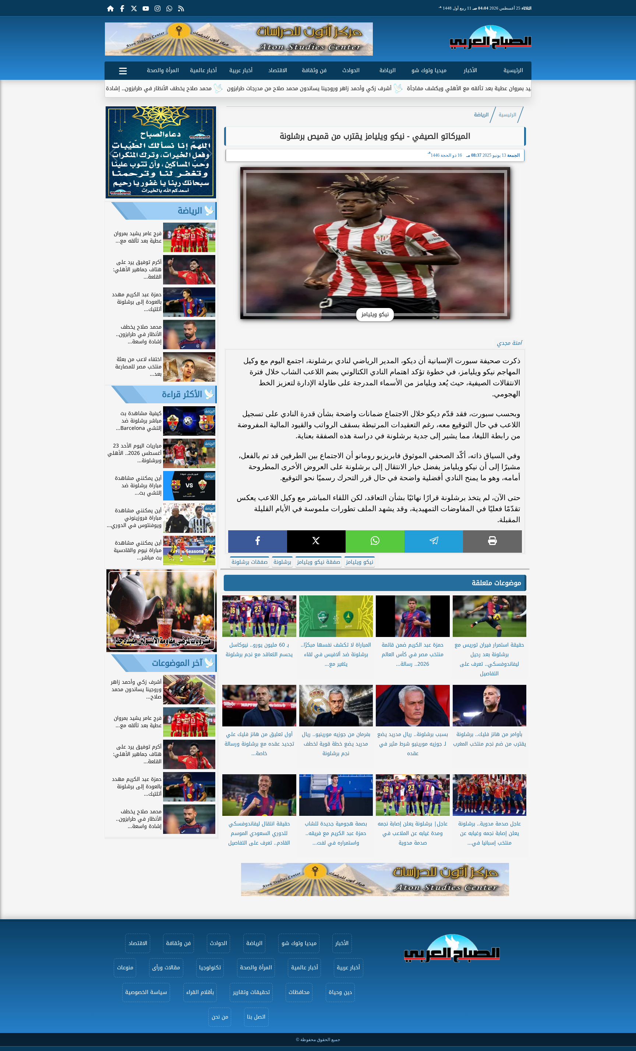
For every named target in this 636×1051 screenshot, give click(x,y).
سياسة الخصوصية (146, 992)
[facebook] (257, 541)
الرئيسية (513, 70)
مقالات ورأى (166, 968)
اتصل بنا (256, 1017)
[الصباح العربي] (490, 37)
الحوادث (351, 70)
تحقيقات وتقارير (251, 992)
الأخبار (470, 70)
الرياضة (387, 70)
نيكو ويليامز (359, 562)
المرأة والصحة (163, 70)
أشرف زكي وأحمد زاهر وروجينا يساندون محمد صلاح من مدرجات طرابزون (361, 88)
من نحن (220, 1017)
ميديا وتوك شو (428, 70)
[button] (113, 39)
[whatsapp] (375, 541)
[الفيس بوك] (122, 8)
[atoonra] (375, 879)
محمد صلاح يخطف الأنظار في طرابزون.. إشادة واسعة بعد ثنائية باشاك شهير (174, 88)
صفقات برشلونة (250, 562)
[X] (316, 541)
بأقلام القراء (200, 992)
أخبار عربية (240, 70)
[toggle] (122, 69)
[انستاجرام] (157, 8)
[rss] (181, 8)
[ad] (161, 196)
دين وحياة (340, 992)
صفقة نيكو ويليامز (318, 562)
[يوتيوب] (146, 8)
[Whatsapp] (169, 8)
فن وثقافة (314, 70)
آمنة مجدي (509, 343)
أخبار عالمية (203, 70)
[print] (492, 541)
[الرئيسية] (110, 8)
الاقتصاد (277, 70)
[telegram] (433, 541)
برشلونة (282, 562)
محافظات (299, 992)
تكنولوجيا (210, 968)
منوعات (125, 968)
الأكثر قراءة (182, 394)
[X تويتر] (134, 8)
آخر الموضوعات (177, 663)
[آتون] (239, 39)
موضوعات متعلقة (496, 583)
